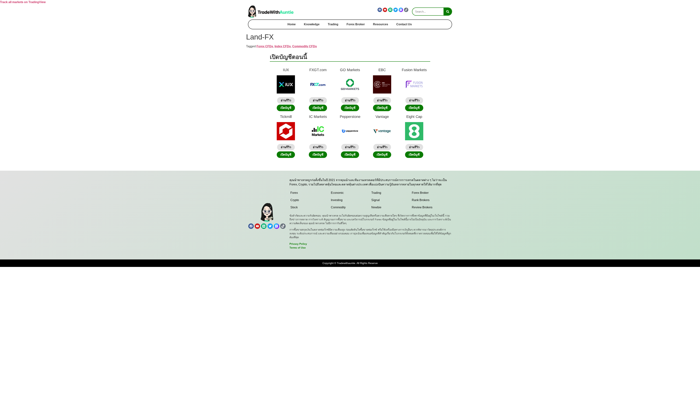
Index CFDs (283, 46)
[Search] (448, 11)
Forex (294, 192)
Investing (337, 200)
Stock (294, 207)
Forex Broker (356, 24)
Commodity (338, 207)
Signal (375, 200)
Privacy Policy (298, 243)
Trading (333, 24)
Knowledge (312, 24)
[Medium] (390, 10)
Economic (337, 192)
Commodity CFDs (304, 46)
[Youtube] (385, 10)
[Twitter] (395, 10)
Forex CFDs (264, 46)
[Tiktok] (406, 10)
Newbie (376, 207)
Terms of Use (297, 247)
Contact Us (404, 24)
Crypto (294, 200)
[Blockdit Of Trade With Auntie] (401, 10)
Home (291, 24)
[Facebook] (380, 10)
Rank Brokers (420, 200)
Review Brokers (422, 207)
